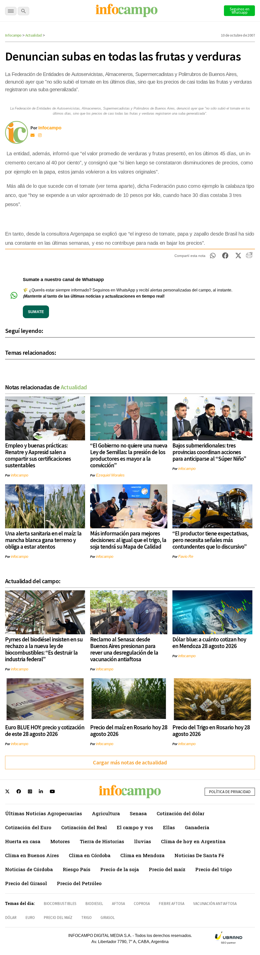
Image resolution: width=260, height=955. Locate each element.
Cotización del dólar (180, 813)
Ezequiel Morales (110, 475)
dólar (11, 917)
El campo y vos (135, 827)
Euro (30, 917)
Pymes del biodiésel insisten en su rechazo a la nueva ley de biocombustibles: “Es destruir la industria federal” (44, 649)
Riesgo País (76, 869)
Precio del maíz (167, 869)
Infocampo (13, 35)
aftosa (118, 903)
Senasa (138, 813)
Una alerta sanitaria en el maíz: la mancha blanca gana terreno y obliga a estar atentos (43, 540)
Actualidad (33, 35)
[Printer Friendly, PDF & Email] (249, 257)
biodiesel (94, 903)
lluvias (142, 841)
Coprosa (142, 903)
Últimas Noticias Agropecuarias (43, 813)
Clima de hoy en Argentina (193, 841)
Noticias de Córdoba (29, 869)
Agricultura (106, 813)
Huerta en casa (22, 841)
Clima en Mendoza (142, 855)
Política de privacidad (230, 791)
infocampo (19, 475)
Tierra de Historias (102, 841)
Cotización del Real (84, 827)
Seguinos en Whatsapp (239, 11)
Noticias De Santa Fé (199, 855)
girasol (108, 917)
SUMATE (36, 312)
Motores (60, 841)
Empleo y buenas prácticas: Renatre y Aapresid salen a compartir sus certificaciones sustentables (38, 455)
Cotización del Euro (28, 827)
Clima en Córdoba (89, 855)
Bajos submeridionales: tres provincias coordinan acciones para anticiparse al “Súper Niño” (209, 452)
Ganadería (197, 827)
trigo (86, 917)
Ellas (169, 827)
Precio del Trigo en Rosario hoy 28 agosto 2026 (211, 730)
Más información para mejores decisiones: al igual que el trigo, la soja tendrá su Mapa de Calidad (128, 540)
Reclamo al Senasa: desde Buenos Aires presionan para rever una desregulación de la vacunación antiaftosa (124, 649)
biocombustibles (60, 903)
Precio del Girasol (26, 883)
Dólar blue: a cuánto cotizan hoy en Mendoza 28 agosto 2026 (209, 643)
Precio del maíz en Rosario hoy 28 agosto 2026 (128, 730)
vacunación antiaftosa (215, 903)
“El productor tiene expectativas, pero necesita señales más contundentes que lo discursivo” (210, 540)
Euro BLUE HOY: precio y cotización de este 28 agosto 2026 (44, 730)
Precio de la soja (119, 869)
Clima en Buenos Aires (32, 855)
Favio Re (185, 556)
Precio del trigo (213, 869)
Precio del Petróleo (79, 883)
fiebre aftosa (171, 903)
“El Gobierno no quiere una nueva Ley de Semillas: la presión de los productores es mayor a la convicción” (128, 455)
